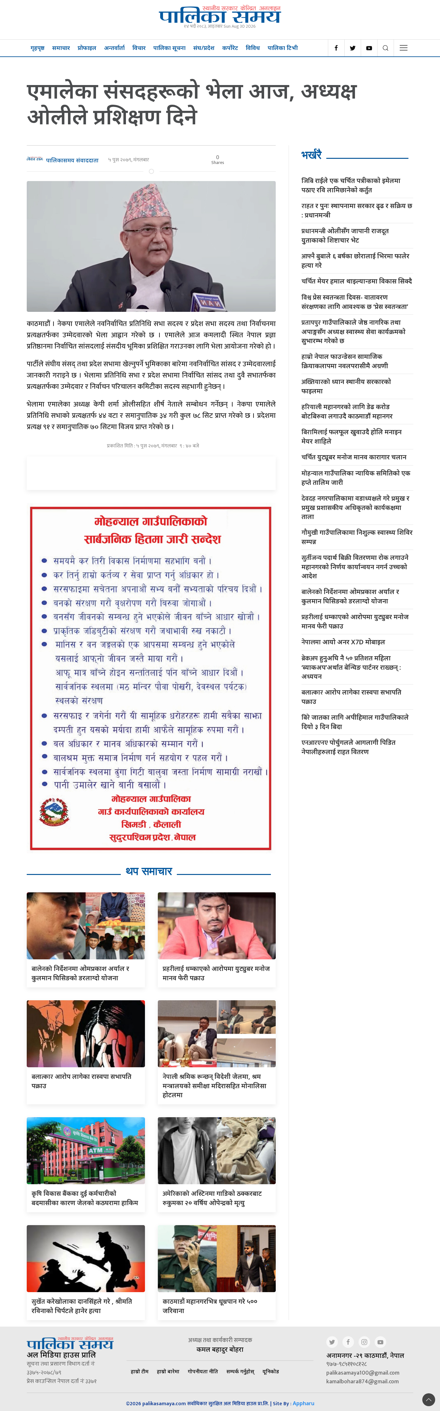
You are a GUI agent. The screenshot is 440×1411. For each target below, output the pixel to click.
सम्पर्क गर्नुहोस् (240, 1371)
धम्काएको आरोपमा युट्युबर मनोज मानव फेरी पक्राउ (355, 621)
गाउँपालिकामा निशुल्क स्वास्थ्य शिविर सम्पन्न (357, 537)
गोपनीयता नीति (203, 1371)
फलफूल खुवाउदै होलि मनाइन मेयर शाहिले (351, 436)
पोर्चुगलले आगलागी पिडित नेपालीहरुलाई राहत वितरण (348, 747)
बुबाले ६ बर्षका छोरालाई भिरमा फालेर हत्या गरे (355, 261)
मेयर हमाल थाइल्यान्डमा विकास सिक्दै (356, 281)
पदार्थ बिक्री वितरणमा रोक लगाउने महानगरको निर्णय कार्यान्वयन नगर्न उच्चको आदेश (354, 566)
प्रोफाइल (87, 48)
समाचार (61, 48)
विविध (253, 48)
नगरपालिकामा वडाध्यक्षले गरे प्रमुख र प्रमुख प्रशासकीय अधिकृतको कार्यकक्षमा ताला (355, 507)
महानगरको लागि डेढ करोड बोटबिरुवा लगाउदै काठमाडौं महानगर (347, 411)
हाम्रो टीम (139, 1371)
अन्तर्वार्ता (114, 48)
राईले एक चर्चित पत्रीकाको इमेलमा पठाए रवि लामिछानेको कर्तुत (350, 185)
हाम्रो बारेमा (168, 1371)
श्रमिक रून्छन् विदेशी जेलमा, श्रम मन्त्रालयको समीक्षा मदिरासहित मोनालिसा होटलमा (214, 1085)
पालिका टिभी (283, 48)
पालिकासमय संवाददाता (72, 160)
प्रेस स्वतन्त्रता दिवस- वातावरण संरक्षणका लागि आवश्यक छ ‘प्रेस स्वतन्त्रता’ (354, 302)
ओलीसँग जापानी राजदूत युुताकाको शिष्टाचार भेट (345, 235)
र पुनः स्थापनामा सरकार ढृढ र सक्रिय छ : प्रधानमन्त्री (356, 210)
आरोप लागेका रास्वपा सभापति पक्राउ (351, 697)
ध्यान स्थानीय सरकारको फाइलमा (346, 386)
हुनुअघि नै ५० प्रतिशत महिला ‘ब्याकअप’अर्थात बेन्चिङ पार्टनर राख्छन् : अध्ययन (351, 667)
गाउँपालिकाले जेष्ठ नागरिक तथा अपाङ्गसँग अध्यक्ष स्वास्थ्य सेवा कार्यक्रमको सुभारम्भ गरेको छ (353, 331)
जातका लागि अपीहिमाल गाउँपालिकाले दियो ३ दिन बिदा (355, 722)
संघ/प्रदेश (204, 48)
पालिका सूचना (169, 48)
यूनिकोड (271, 1371)
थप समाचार (149, 871)
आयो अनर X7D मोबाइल (343, 642)
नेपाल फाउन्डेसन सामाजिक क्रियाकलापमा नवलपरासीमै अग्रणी (344, 361)
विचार (139, 48)
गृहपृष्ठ (37, 48)
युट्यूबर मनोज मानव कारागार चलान (354, 457)
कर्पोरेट (230, 48)
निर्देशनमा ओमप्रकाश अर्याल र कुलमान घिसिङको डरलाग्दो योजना (350, 596)
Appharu (303, 1403)
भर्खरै (311, 155)
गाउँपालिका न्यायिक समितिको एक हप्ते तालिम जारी (355, 478)
